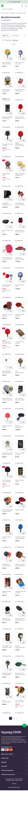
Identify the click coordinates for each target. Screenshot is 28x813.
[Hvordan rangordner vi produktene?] (3, 40)
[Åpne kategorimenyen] (25, 5)
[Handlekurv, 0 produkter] (22, 5)
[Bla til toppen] (24, 725)
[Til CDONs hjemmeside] (2, 5)
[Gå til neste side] (20, 718)
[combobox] (14, 9)
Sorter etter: (8, 40)
